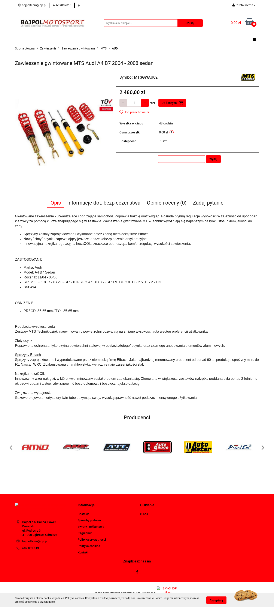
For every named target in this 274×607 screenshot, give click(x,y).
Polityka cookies (89, 546)
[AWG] (238, 447)
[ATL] (116, 447)
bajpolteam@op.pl (35, 541)
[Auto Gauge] (157, 447)
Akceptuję (216, 600)
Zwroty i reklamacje (91, 526)
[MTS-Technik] (248, 77)
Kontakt (83, 552)
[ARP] (76, 447)
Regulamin (85, 533)
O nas (144, 514)
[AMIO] (35, 447)
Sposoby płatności (90, 520)
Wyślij (213, 159)
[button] (86, 505)
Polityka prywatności (92, 539)
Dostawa (83, 514)
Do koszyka (169, 103)
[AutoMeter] (198, 447)
